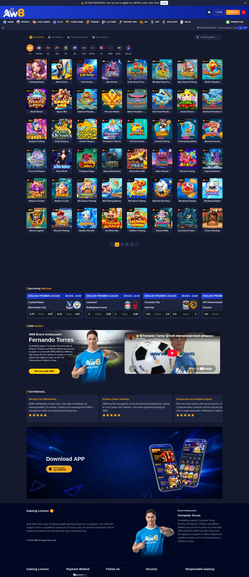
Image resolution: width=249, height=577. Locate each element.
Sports (25, 22)
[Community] (209, 12)
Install (164, 3)
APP (157, 22)
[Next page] (137, 244)
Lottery (111, 22)
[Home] (13, 12)
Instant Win (130, 22)
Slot (60, 22)
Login (219, 12)
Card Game (77, 22)
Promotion (237, 22)
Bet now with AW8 (44, 371)
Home (11, 22)
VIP (146, 22)
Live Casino (43, 22)
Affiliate (172, 22)
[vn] (243, 12)
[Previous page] (112, 244)
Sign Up (233, 12)
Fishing (95, 22)
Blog (188, 22)
